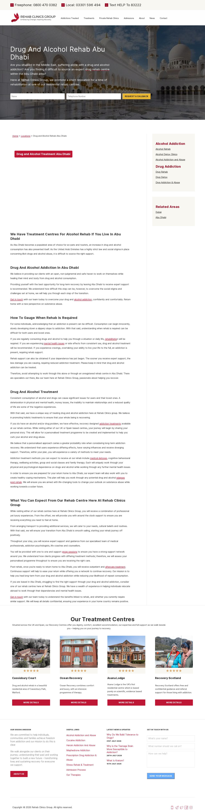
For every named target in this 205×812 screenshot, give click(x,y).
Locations (25, 136)
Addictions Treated (70, 18)
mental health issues (54, 343)
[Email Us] (177, 807)
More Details (31, 702)
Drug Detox (161, 177)
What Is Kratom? (115, 760)
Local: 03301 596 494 (83, 5)
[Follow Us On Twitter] (181, 807)
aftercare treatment (115, 566)
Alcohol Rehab (163, 149)
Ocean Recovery (71, 678)
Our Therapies (73, 774)
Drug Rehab (162, 171)
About (142, 18)
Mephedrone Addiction (78, 750)
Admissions (129, 18)
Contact (163, 18)
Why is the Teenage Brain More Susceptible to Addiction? (120, 749)
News (152, 18)
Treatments (89, 18)
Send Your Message (160, 776)
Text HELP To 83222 (125, 5)
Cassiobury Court (24, 678)
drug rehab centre (97, 69)
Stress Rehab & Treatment (80, 764)
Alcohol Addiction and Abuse (170, 159)
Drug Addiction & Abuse (168, 182)
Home (15, 136)
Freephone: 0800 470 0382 (36, 5)
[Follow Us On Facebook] (186, 807)
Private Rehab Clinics (109, 18)
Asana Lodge (116, 678)
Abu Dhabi (161, 217)
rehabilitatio (111, 339)
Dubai (158, 212)
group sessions (69, 551)
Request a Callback (136, 96)
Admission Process (76, 769)
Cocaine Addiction (75, 740)
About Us (19, 774)
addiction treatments (110, 423)
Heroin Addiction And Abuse (80, 745)
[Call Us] (172, 807)
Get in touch (16, 299)
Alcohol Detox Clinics (166, 154)
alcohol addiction (83, 299)
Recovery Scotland (168, 678)
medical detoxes (98, 458)
